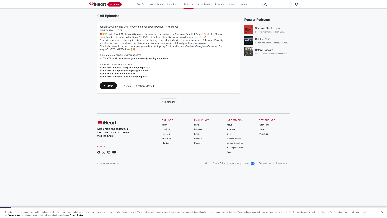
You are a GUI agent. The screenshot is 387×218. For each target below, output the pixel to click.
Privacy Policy (219, 163)
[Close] (382, 212)
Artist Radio (204, 4)
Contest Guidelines (235, 142)
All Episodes (109, 15)
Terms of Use (265, 163)
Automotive (264, 124)
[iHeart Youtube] (114, 152)
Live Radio (173, 4)
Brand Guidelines (234, 138)
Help (206, 163)
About (229, 124)
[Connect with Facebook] (98, 152)
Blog (229, 133)
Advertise (231, 129)
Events (197, 133)
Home (261, 129)
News (232, 4)
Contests (198, 138)
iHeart (164, 124)
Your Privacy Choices (239, 163)
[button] (108, 85)
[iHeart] (97, 4)
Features (198, 129)
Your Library (156, 4)
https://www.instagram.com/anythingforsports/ (124, 70)
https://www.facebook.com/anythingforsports (123, 76)
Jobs (229, 151)
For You (141, 4)
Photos (197, 142)
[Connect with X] (103, 152)
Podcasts (189, 4)
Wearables (263, 133)
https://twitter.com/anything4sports (118, 73)
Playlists (219, 4)
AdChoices (280, 163)
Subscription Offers (235, 147)
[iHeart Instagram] (108, 152)
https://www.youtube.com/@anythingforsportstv (143, 58)
